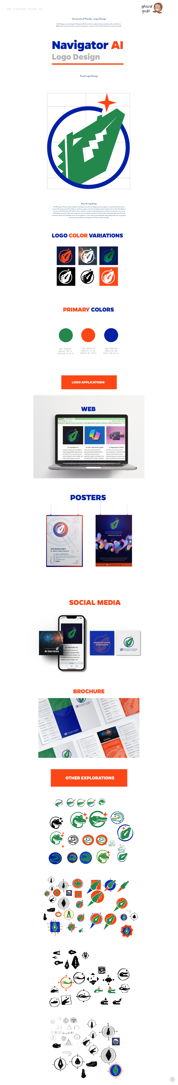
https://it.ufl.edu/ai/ (82, 26)
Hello (9, 9)
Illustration (32, 9)
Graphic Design (20, 9)
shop (40, 9)
